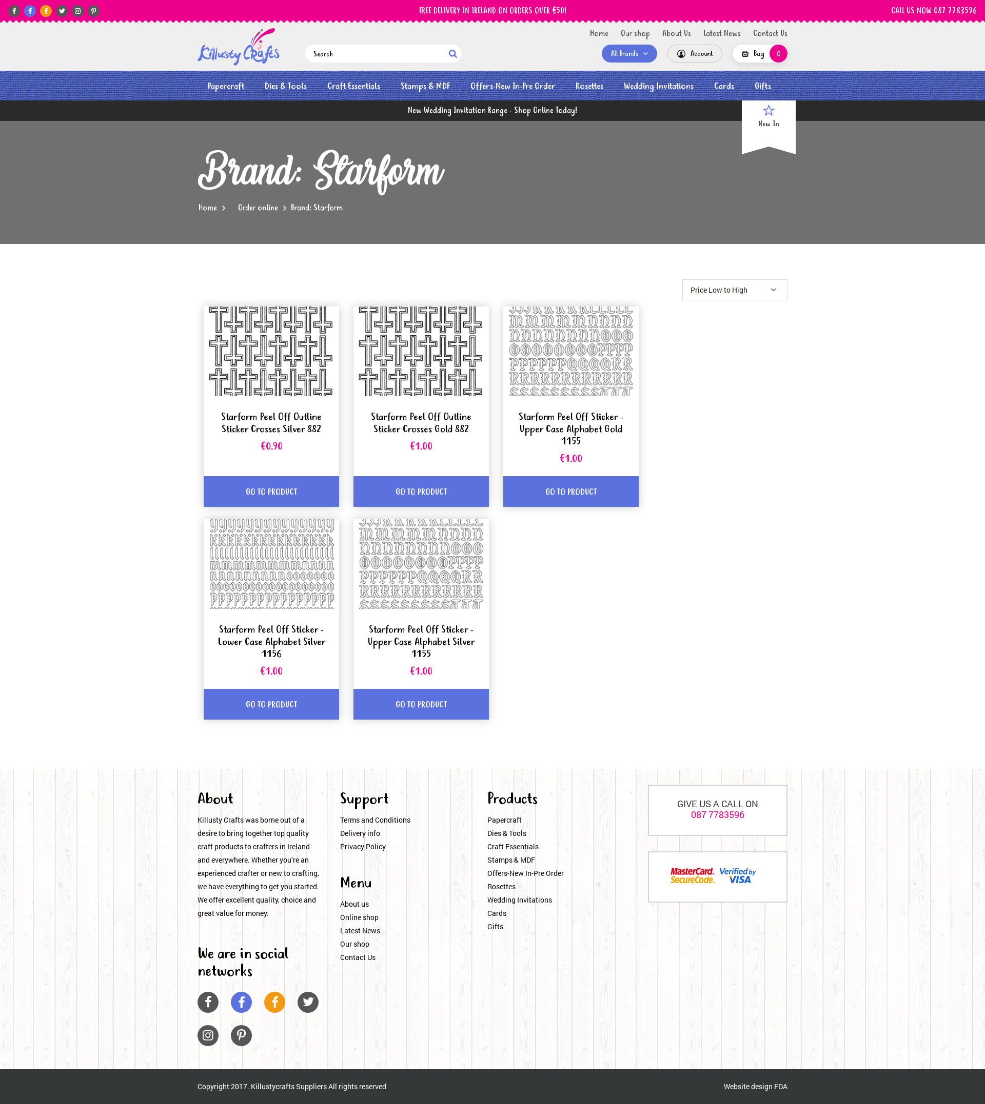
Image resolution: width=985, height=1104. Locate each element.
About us (354, 904)
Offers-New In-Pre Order (512, 86)
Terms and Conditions (375, 820)
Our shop (635, 33)
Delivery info (360, 833)
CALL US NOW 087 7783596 (934, 11)
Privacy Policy (363, 846)
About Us (676, 33)
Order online (258, 208)
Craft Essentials (353, 86)
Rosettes (589, 86)
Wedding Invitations (659, 86)
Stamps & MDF (425, 86)
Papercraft (226, 86)
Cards (724, 86)
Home (599, 33)
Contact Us (770, 33)
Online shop (359, 917)
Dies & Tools (286, 86)
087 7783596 (717, 814)
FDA (780, 1086)
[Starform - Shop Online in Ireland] (239, 47)
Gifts (763, 86)
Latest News (722, 33)
